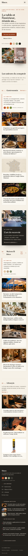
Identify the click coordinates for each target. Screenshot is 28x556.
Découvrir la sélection (10, 242)
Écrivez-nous (5, 495)
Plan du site (4, 553)
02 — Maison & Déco (7, 489)
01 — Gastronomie (6, 486)
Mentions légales (6, 550)
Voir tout (22, 90)
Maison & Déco (8, 38)
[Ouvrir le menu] (24, 2)
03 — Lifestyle (5, 492)
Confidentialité (14, 550)
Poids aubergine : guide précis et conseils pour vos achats (14, 523)
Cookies (21, 550)
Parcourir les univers (9, 34)
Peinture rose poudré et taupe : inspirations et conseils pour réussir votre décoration (14, 534)
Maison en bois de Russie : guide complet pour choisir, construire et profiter (14, 528)
